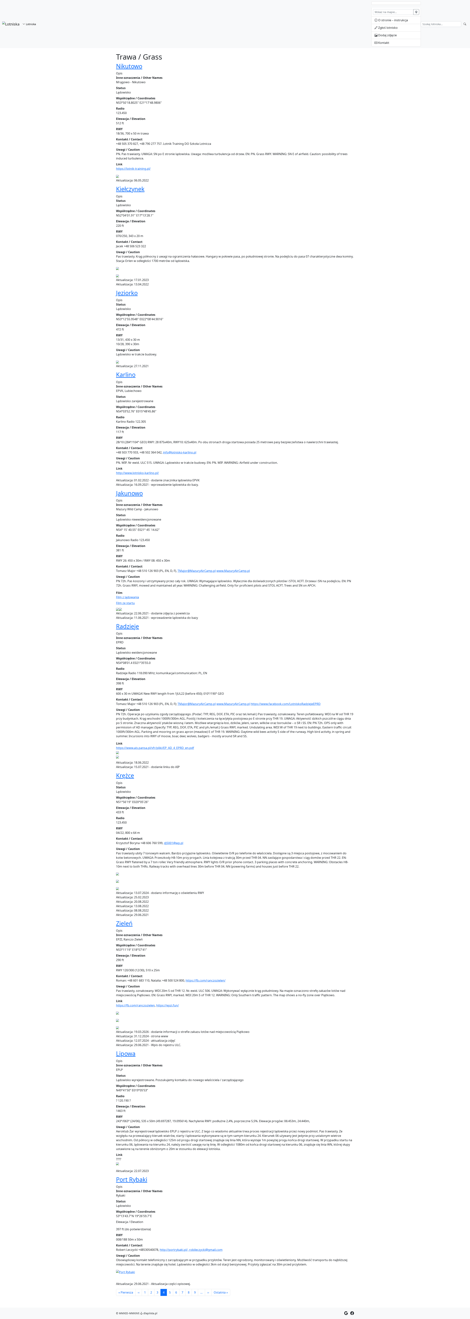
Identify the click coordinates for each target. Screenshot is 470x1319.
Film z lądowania (127, 597)
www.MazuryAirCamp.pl (233, 571)
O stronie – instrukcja (392, 20)
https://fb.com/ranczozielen (135, 1005)
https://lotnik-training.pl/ (133, 169)
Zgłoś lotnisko (387, 28)
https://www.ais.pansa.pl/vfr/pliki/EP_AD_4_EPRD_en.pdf (155, 748)
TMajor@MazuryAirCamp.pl (197, 571)
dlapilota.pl (150, 1313)
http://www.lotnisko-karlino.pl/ (137, 473)
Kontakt (383, 43)
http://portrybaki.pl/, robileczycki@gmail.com (191, 1250)
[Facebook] (352, 1313)
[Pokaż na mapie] (416, 12)
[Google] (346, 1313)
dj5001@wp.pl (173, 843)
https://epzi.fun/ (167, 1005)
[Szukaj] (465, 24)
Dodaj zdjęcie (387, 35)
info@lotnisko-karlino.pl (179, 452)
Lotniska (30, 24)
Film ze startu (125, 603)
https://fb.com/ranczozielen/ (205, 980)
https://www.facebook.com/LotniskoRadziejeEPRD (286, 704)
